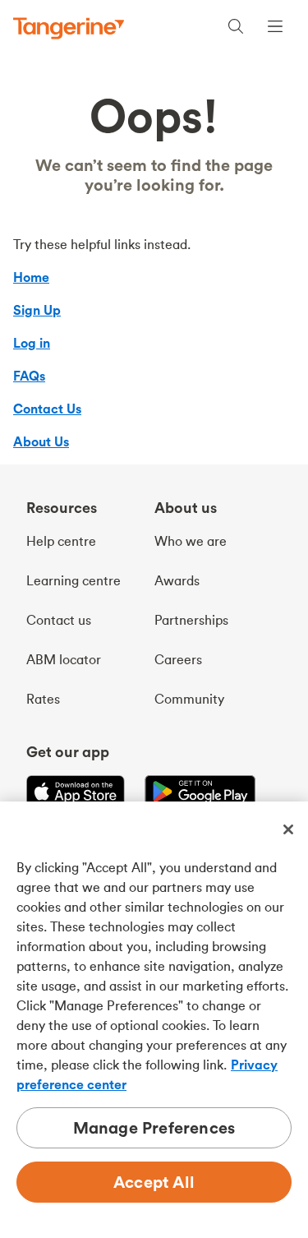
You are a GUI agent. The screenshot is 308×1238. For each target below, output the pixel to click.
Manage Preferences (154, 1127)
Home (31, 277)
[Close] (288, 829)
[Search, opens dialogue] (235, 28)
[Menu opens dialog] (275, 28)
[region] (154, 1019)
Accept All (154, 1181)
